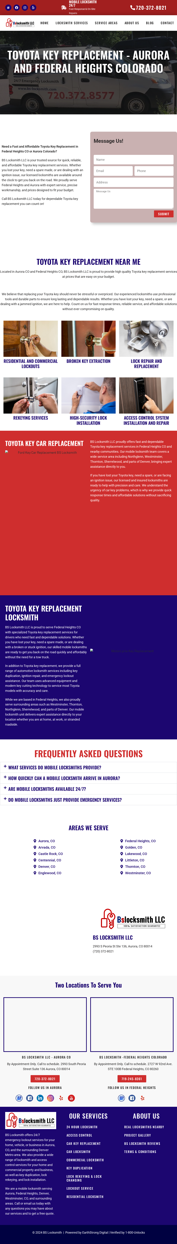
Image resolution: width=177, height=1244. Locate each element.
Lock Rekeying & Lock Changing (84, 1178)
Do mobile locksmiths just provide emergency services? (65, 799)
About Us (132, 23)
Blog (150, 23)
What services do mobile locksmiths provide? (54, 767)
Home (44, 23)
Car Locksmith (79, 1151)
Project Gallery (137, 1135)
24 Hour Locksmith (82, 1127)
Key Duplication (80, 1168)
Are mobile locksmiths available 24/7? (47, 788)
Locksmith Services (72, 23)
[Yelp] (33, 7)
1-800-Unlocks (135, 1232)
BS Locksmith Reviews (142, 1143)
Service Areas (106, 23)
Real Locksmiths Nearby (144, 1127)
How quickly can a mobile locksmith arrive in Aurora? (64, 778)
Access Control (79, 1135)
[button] (88, 767)
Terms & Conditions (140, 1151)
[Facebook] (16, 7)
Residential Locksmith (85, 1196)
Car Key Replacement (84, 1143)
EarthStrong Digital (95, 1232)
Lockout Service (80, 1188)
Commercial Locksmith (85, 1160)
